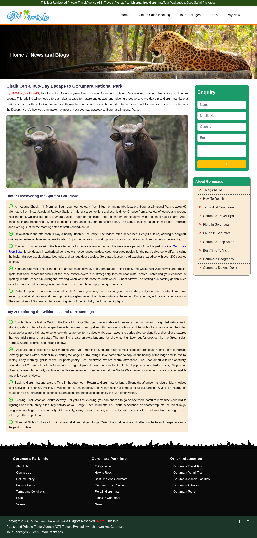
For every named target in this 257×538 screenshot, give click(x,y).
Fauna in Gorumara (217, 233)
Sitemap (21, 504)
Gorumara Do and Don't (220, 267)
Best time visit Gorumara (111, 479)
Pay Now (233, 15)
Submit (221, 164)
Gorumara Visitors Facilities (191, 479)
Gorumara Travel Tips (218, 216)
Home (125, 15)
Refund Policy (25, 479)
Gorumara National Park (50, 521)
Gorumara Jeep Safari (218, 242)
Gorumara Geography (218, 259)
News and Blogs (50, 55)
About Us (22, 466)
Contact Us (23, 472)
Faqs (19, 497)
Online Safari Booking (154, 15)
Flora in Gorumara (216, 224)
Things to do (212, 190)
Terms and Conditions (218, 207)
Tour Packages (190, 15)
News (98, 504)
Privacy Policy (25, 485)
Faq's (214, 15)
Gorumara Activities (186, 485)
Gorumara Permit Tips (188, 472)
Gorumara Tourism (185, 491)
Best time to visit (215, 250)
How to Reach (213, 198)
